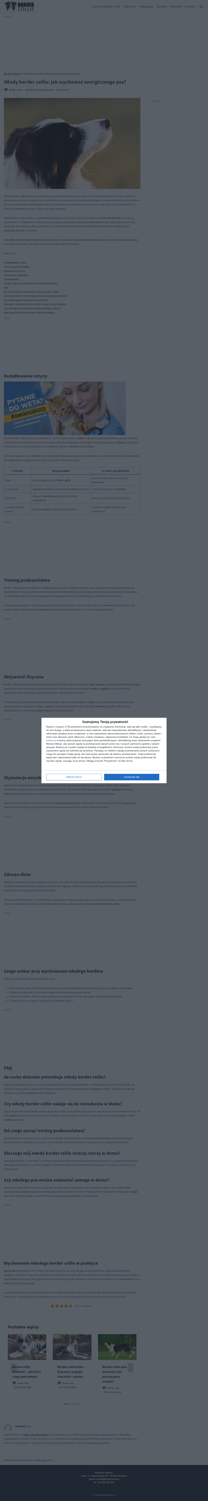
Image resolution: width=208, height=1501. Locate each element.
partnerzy (51, 740)
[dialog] (104, 750)
